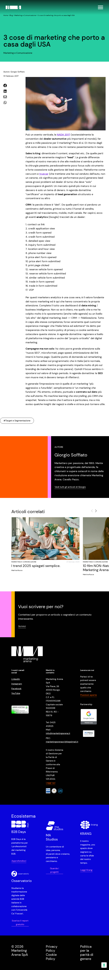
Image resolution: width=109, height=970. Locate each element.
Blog (11, 15)
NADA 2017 (63, 134)
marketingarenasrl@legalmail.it (62, 741)
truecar (43, 174)
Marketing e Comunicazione (25, 15)
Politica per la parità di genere (86, 952)
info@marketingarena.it (58, 733)
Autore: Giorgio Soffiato (14, 71)
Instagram (16, 683)
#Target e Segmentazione (17, 420)
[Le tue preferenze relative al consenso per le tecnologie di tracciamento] (104, 965)
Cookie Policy (51, 957)
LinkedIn (15, 679)
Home (5, 15)
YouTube (15, 693)
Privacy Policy (51, 948)
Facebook (16, 688)
